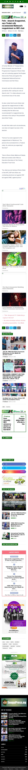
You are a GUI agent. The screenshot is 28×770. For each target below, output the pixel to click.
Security (3, 759)
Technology (5, 648)
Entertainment (6, 646)
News (4, 406)
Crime (10, 644)
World (10, 648)
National (18, 646)
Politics (21, 31)
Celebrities (5, 644)
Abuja (2, 747)
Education (15, 644)
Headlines (13, 646)
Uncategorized (12, 12)
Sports (2, 761)
